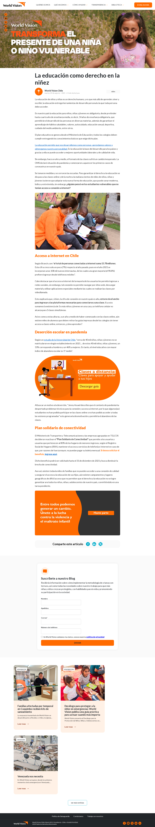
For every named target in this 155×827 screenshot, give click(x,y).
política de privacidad (95, 637)
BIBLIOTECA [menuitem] (117, 5)
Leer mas (22, 724)
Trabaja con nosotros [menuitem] (95, 816)
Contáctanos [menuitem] (78, 816)
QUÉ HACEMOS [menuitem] (60, 5)
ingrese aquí (51, 454)
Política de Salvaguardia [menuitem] (61, 816)
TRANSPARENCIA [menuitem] (98, 5)
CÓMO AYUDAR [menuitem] (79, 5)
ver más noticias (77, 803)
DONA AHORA (143, 5)
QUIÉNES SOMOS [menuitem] (43, 5)
